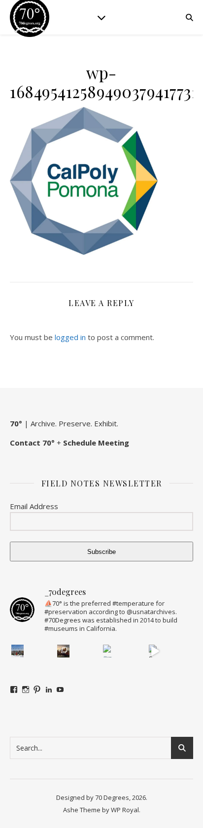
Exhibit (105, 423)
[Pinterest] (37, 689)
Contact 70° (32, 443)
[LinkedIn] (49, 689)
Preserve (75, 423)
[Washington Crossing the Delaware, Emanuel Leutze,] (63, 651)
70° (16, 423)
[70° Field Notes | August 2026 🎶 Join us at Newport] (17, 651)
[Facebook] (14, 689)
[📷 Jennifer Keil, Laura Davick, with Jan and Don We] (109, 651)
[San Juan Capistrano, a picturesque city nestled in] (155, 651)
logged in (70, 337)
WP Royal (125, 809)
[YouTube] (60, 689)
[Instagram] (26, 689)
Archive (43, 423)
